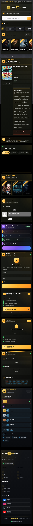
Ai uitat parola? (13, 289)
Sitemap (20, 474)
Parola (3, 275)
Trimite (9, 218)
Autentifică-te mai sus (19, 312)
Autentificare (4, 269)
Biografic (7, 56)
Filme (5, 474)
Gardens (18, 86)
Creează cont (20, 289)
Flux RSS (21, 477)
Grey (21, 86)
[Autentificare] (14, 210)
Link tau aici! (6, 488)
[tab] (6, 152)
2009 (15, 86)
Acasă (2, 56)
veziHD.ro (6, 485)
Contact (5, 477)
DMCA (20, 471)
